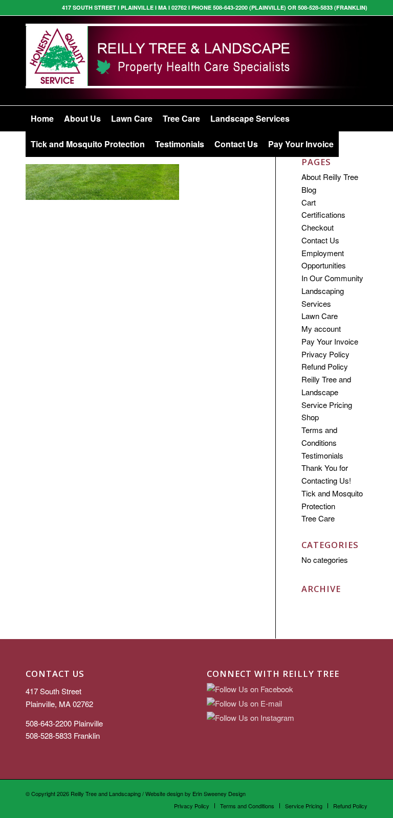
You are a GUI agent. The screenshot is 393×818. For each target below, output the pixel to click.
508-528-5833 (49, 735)
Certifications (323, 214)
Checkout (317, 227)
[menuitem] (42, 118)
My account (321, 328)
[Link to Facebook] (344, 61)
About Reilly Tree (329, 176)
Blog (308, 189)
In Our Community (332, 277)
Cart (308, 202)
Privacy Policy (325, 354)
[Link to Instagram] (359, 61)
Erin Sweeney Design (219, 793)
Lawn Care (319, 315)
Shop (310, 417)
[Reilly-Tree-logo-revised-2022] (196, 60)
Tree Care (318, 518)
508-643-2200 (49, 723)
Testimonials (322, 455)
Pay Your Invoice (329, 341)
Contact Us (320, 240)
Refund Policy (324, 366)
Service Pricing (326, 404)
